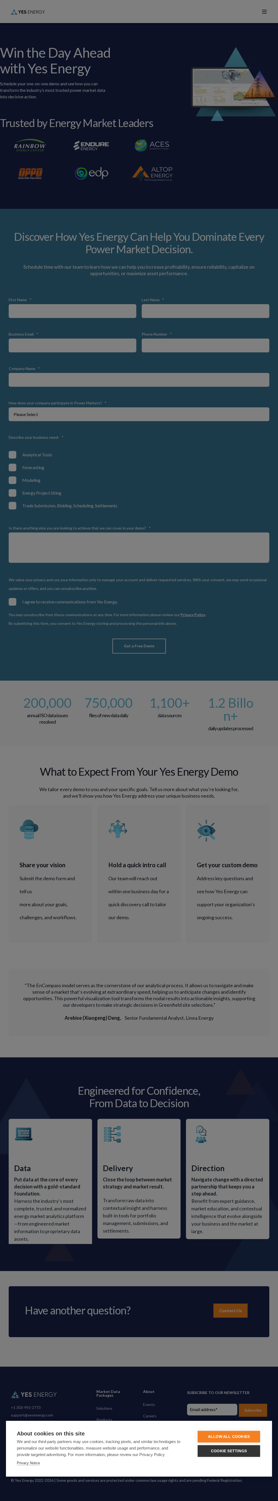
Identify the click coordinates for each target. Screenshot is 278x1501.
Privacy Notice (28, 1463)
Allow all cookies (229, 1437)
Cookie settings (229, 1451)
